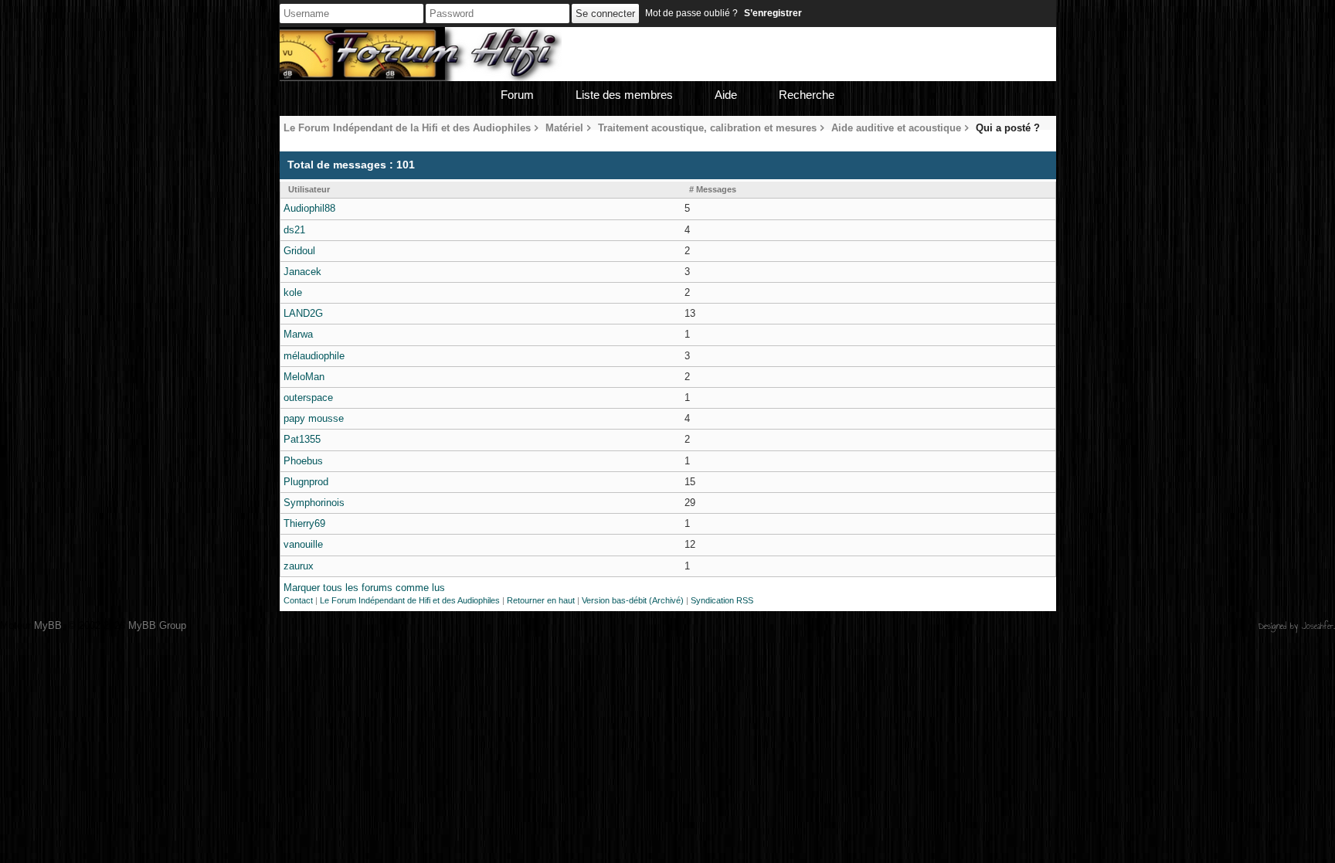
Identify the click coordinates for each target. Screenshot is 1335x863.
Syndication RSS (722, 600)
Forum (517, 94)
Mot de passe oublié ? (691, 13)
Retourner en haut (541, 600)
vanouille (303, 544)
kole (293, 292)
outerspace (308, 397)
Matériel (564, 128)
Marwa (298, 334)
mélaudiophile (314, 356)
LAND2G (303, 313)
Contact (298, 600)
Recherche (806, 94)
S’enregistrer (773, 13)
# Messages (712, 189)
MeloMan (304, 376)
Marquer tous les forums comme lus (364, 587)
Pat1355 (302, 439)
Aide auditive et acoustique (896, 128)
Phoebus (303, 461)
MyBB (48, 625)
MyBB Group (157, 625)
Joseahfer (1317, 626)
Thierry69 (304, 523)
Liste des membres (624, 94)
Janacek (302, 271)
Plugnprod (306, 482)
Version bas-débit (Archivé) (633, 600)
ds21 (294, 230)
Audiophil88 (309, 208)
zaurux (299, 566)
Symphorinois (314, 502)
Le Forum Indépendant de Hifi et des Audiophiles (410, 600)
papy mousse (314, 418)
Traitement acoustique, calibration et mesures (707, 128)
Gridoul (299, 251)
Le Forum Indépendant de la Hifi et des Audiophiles (407, 128)
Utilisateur (309, 189)
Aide (726, 94)
